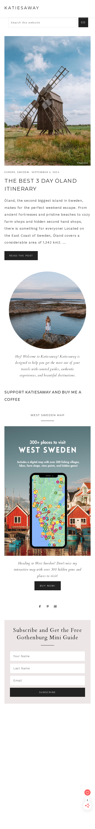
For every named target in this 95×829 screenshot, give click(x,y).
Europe (9, 172)
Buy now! (47, 585)
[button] (86, 7)
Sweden (23, 172)
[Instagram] (55, 606)
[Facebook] (39, 606)
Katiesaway (22, 8)
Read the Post (21, 255)
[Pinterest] (47, 606)
